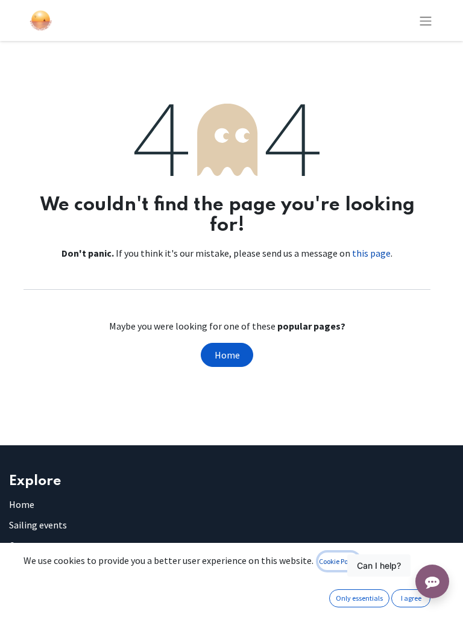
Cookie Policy (339, 561)
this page (371, 253)
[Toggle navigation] (425, 20)
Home (227, 355)
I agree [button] (411, 598)
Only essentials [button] (359, 598)
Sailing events (38, 525)
